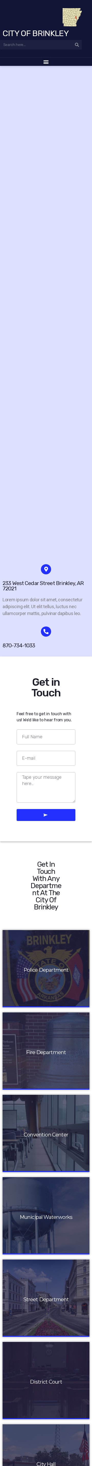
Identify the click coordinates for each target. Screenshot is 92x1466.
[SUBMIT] (46, 815)
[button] (46, 61)
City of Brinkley (36, 33)
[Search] (77, 45)
